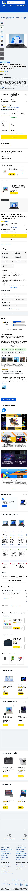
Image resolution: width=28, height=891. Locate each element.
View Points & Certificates (21, 866)
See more (2, 87)
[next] (24, 114)
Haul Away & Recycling (21, 857)
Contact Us (18, 859)
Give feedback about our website (19, 879)
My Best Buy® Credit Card (6, 864)
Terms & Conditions (15, 107)
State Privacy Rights (21, 884)
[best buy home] (4, 2)
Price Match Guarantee (5, 853)
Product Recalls (4, 855)
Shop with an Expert (20, 849)
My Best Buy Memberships (21, 864)
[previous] (2, 114)
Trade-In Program (4, 857)
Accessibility (3, 883)
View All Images (5, 531)
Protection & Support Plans (21, 855)
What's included (6, 107)
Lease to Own (4, 868)
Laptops (17, 17)
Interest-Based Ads (17, 884)
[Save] (2, 140)
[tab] (5, 576)
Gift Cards (3, 859)
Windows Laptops (9, 18)
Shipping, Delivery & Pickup (6, 849)
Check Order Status (5, 847)
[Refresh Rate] (9, 305)
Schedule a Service (20, 851)
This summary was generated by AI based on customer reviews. (13, 346)
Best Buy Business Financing (7, 873)
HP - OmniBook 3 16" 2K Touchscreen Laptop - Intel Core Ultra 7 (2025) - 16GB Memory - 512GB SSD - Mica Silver (13, 535)
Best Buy (3, 17)
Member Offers (19, 868)
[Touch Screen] (9, 302)
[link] (8, 399)
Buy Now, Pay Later (5, 871)
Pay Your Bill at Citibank (6, 866)
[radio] (5, 127)
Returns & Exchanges (5, 851)
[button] (5, 5)
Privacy (13, 883)
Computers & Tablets (10, 17)
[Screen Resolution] (11, 299)
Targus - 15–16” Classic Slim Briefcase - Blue (17, 639)
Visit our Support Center (21, 847)
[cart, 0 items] (25, 2)
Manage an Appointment (21, 853)
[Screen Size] (8, 296)
